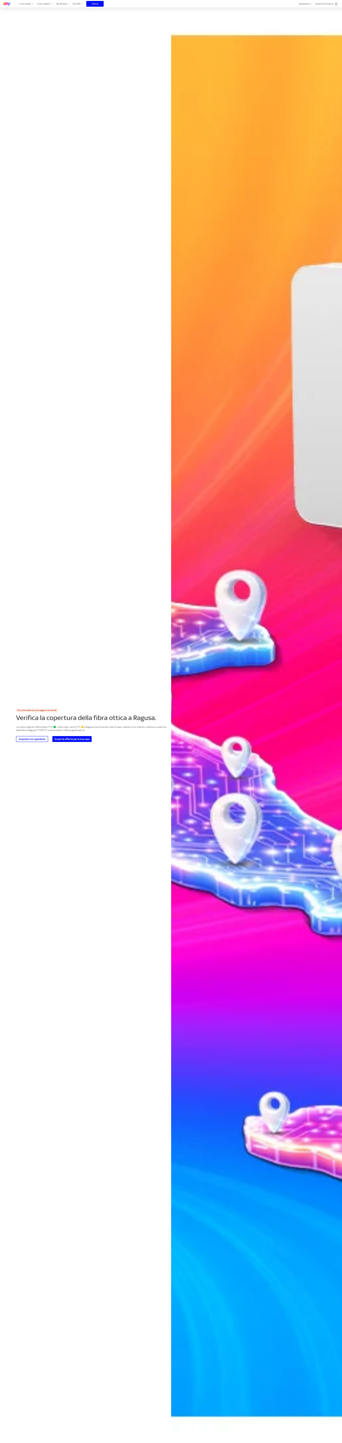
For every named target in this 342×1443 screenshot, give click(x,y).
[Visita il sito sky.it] (6, 3)
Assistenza (304, 3)
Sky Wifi (77, 3)
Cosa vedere (25, 3)
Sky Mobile (61, 3)
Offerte (95, 4)
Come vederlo (43, 3)
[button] (33, 3)
